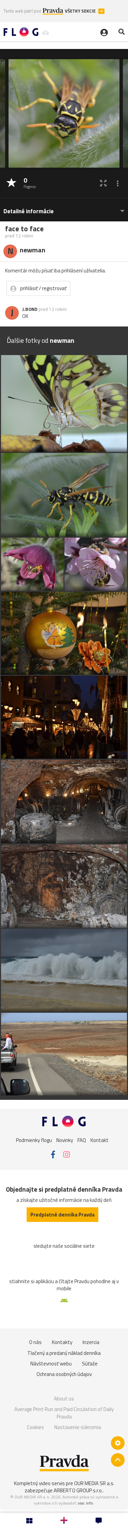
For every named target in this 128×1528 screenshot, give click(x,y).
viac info (85, 1503)
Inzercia (91, 1342)
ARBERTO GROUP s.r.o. (78, 1490)
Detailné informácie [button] (28, 211)
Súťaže (90, 1363)
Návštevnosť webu (51, 1363)
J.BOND (30, 309)
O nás (35, 1342)
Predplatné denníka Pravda (62, 1215)
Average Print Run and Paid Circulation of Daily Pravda (64, 1413)
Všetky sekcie (81, 11)
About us (64, 1398)
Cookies (35, 1427)
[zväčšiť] (103, 183)
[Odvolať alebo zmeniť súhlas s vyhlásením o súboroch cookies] (118, 1443)
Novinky (64, 1140)
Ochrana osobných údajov (64, 1374)
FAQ (81, 1140)
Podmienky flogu (34, 1140)
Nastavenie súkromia (77, 1427)
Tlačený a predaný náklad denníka (64, 1353)
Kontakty (62, 1342)
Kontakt (99, 1140)
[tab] (64, 208)
